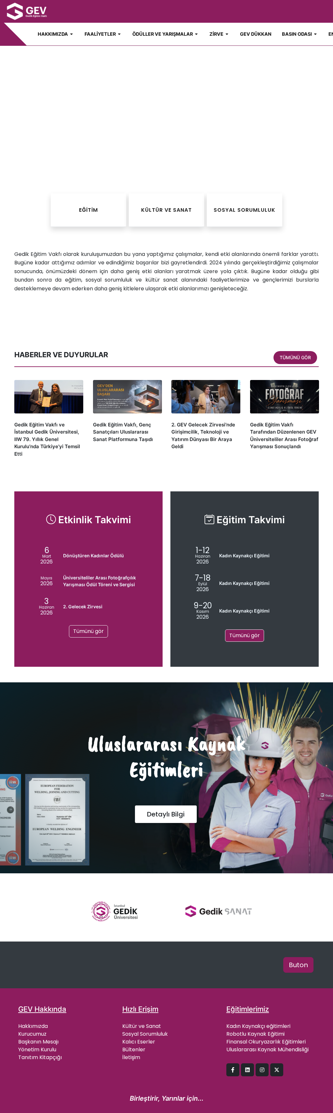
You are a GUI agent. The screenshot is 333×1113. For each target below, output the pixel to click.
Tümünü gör (295, 357)
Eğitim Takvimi (249, 519)
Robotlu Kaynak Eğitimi (255, 1034)
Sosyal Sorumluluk (145, 1034)
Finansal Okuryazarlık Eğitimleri (266, 1041)
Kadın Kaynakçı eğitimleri (258, 1026)
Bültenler (133, 1049)
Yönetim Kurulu (37, 1049)
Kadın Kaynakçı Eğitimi (244, 555)
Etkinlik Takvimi (93, 519)
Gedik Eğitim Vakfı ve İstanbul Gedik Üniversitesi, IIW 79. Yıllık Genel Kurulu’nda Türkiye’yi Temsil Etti (47, 439)
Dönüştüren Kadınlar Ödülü (93, 555)
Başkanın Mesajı (38, 1041)
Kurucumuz (32, 1034)
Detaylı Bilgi (166, 814)
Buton (298, 964)
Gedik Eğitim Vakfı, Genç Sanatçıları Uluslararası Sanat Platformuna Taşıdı (123, 432)
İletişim (131, 1057)
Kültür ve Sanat (141, 1026)
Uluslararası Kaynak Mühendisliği (267, 1049)
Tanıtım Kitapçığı (40, 1057)
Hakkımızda (33, 1026)
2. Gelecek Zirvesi (82, 606)
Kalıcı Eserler (138, 1041)
